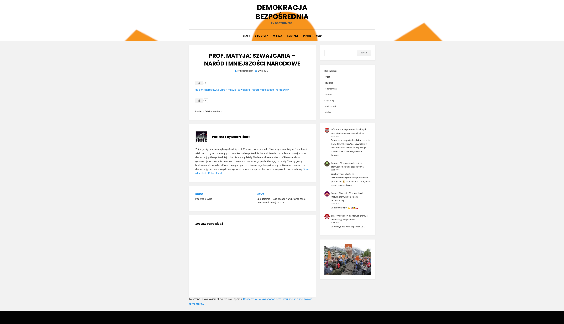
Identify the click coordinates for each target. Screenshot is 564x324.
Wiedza (277, 35)
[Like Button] (199, 83)
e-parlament (330, 89)
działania (328, 83)
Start (246, 35)
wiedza (216, 111)
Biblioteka (261, 35)
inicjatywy (329, 100)
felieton (208, 111)
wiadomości (330, 106)
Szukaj (364, 53)
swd (319, 35)
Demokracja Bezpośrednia (282, 12)
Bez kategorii (330, 71)
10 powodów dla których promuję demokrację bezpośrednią (347, 197)
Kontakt (292, 35)
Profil (307, 35)
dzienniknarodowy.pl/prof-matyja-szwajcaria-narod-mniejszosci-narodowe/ (242, 89)
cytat (327, 77)
